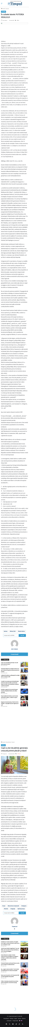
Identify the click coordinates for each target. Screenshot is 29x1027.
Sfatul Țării (13, 631)
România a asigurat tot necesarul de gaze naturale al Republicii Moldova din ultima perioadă (9, 691)
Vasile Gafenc (22, 631)
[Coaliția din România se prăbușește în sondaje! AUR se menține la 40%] (24, 677)
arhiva (5, 631)
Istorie (7, 8)
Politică (11, 1018)
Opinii (15, 1018)
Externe (23, 1018)
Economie (9, 1020)
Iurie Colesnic (5, 20)
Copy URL (22, 635)
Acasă (3, 8)
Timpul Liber (15, 1020)
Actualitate (6, 1018)
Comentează (14, 654)
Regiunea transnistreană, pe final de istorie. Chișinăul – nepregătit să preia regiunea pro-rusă (10, 703)
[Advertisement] (14, 723)
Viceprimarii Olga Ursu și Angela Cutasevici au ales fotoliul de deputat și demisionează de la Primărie (10, 670)
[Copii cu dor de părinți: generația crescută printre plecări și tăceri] (24, 664)
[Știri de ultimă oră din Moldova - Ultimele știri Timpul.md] (14, 3)
